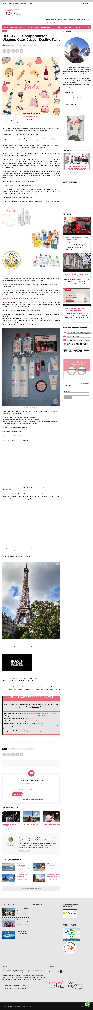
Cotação (26, 731)
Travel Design (32, 27)
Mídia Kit (10, 3)
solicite (34, 731)
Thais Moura (10, 45)
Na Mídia (23, 3)
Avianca (35, 716)
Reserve (77, 27)
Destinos (13, 27)
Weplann (44, 726)
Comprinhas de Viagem (15, 748)
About (4, 3)
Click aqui (35, 707)
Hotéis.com (45, 713)
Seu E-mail (67, 386)
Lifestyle (26, 748)
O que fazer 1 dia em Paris (30, 824)
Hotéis (22, 27)
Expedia (52, 713)
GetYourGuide (28, 726)
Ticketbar (37, 726)
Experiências (45, 27)
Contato (30, 3)
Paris (4, 31)
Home (6, 27)
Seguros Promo (41, 721)
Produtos (56, 27)
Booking (38, 713)
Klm (39, 716)
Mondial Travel (52, 721)
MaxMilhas (45, 716)
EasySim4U (39, 723)
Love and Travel (11, 1006)
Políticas (81, 1006)
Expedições (67, 27)
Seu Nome (67, 391)
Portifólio (17, 3)
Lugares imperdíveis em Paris (51, 824)
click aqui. (9, 489)
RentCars (31, 718)
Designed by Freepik (31, 117)
